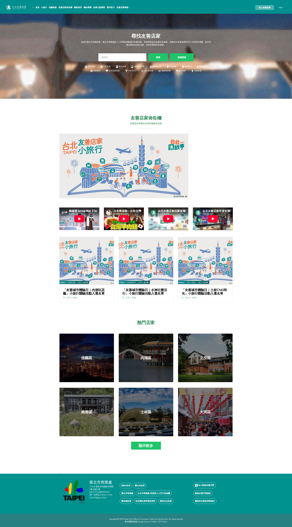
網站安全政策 (166, 501)
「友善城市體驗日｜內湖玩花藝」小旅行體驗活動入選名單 (84, 292)
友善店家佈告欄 (65, 7)
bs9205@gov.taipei (98, 497)
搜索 (158, 57)
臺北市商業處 (127, 493)
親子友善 (182, 70)
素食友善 (203, 66)
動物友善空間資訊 (203, 493)
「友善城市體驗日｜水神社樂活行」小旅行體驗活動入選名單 (144, 292)
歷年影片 (111, 7)
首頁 (37, 7)
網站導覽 (88, 7)
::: (33, 7)
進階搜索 (182, 57)
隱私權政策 (126, 501)
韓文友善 (122, 66)
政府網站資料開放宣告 (145, 501)
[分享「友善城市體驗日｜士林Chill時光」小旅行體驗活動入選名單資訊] (205, 261)
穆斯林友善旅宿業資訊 (205, 501)
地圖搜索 (53, 7)
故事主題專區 (99, 7)
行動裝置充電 (138, 66)
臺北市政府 (140, 485)
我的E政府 (125, 485)
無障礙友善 (156, 66)
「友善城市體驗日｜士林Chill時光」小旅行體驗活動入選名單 (204, 292)
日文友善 (107, 66)
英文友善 (91, 66)
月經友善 (198, 70)
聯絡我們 (78, 7)
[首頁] (16, 7)
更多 (86, 357)
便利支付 (188, 66)
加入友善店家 (265, 7)
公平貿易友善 (114, 70)
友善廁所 (96, 70)
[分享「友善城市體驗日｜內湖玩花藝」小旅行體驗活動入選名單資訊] (86, 261)
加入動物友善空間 (206, 485)
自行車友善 (148, 70)
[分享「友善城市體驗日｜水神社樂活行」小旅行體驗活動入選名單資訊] (146, 261)
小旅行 (44, 7)
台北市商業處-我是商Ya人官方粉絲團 (154, 493)
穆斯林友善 (166, 70)
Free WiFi (132, 70)
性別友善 (172, 66)
